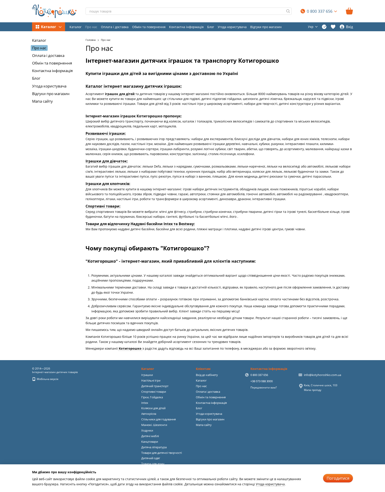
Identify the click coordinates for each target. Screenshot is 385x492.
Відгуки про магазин (266, 27)
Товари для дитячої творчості (161, 453)
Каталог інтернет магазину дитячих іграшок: (134, 86)
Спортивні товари (153, 392)
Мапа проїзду (312, 390)
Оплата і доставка (115, 27)
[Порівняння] (324, 27)
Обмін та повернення (149, 27)
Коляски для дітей (153, 408)
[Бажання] (333, 27)
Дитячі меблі (150, 436)
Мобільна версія (47, 379)
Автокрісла (148, 414)
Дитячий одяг (150, 458)
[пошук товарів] (288, 11)
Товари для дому (152, 464)
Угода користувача (232, 27)
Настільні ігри (150, 380)
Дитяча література (154, 447)
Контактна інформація (186, 27)
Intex (144, 403)
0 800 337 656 (319, 11)
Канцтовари (149, 442)
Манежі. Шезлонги (154, 425)
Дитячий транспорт (154, 386)
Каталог (76, 27)
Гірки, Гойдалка (152, 397)
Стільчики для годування (158, 419)
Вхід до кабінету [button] (207, 375)
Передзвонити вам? (263, 387)
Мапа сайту (42, 101)
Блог (210, 27)
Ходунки (147, 430)
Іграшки (147, 375)
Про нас (91, 27)
